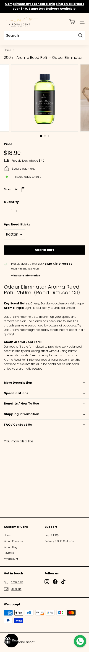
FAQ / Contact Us (18, 424)
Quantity (11, 202)
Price (8, 144)
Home (7, 50)
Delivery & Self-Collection (59, 541)
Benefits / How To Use (21, 403)
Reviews (9, 553)
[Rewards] (11, 640)
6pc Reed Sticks (17, 224)
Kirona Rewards (13, 541)
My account (11, 559)
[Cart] (72, 21)
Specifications (16, 393)
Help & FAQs (52, 535)
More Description (18, 382)
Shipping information (21, 414)
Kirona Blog (10, 547)
